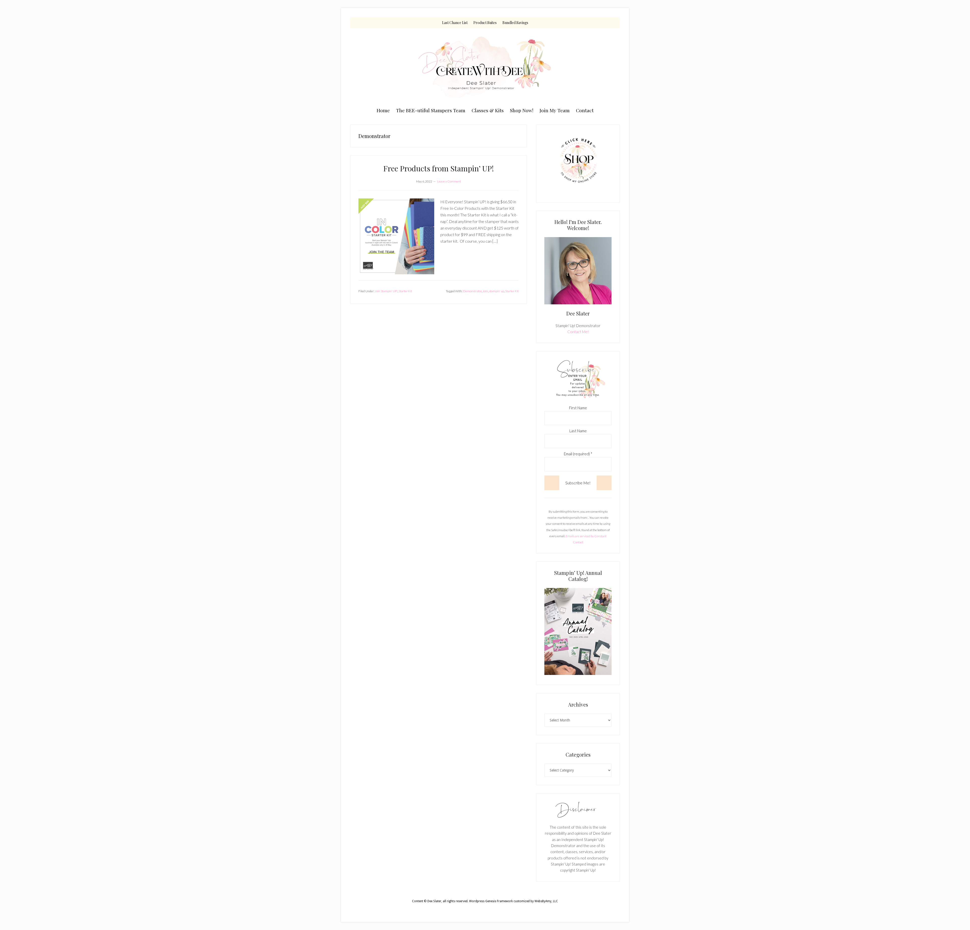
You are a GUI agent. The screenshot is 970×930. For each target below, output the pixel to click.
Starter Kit (405, 291)
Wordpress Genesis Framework (491, 901)
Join (485, 291)
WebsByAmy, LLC (546, 901)
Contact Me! (578, 331)
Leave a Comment (449, 181)
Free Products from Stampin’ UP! (438, 168)
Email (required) (578, 453)
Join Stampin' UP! (386, 291)
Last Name (578, 430)
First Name (578, 407)
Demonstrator (472, 291)
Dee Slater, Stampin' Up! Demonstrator (485, 66)
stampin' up (496, 291)
